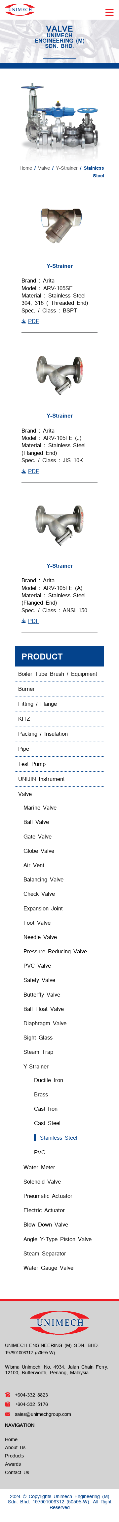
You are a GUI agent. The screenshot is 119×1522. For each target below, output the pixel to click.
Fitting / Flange (37, 703)
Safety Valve (39, 979)
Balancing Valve (43, 879)
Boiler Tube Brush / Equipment (57, 673)
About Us (15, 1447)
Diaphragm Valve (44, 1023)
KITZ (24, 718)
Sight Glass (38, 1037)
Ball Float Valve (43, 1008)
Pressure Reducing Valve (55, 951)
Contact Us (17, 1472)
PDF (33, 321)
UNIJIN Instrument (41, 778)
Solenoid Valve (42, 1181)
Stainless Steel (58, 1137)
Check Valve (39, 893)
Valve (44, 168)
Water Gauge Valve (48, 1267)
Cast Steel (47, 1122)
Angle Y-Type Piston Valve (57, 1239)
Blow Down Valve (45, 1224)
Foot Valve (37, 922)
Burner (26, 688)
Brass (41, 1094)
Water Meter (39, 1167)
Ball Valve (36, 821)
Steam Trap (38, 1051)
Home (26, 168)
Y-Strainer (67, 168)
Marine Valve (40, 807)
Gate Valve (37, 836)
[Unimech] (20, 8)
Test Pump (32, 763)
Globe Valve (38, 850)
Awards (13, 1464)
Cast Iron (46, 1108)
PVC (39, 1152)
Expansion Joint (43, 908)
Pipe (23, 748)
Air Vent (33, 864)
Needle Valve (40, 936)
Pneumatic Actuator (47, 1195)
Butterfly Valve (41, 994)
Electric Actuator (44, 1210)
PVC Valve (37, 965)
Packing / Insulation (43, 733)
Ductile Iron (48, 1079)
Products (14, 1455)
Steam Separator (44, 1253)
